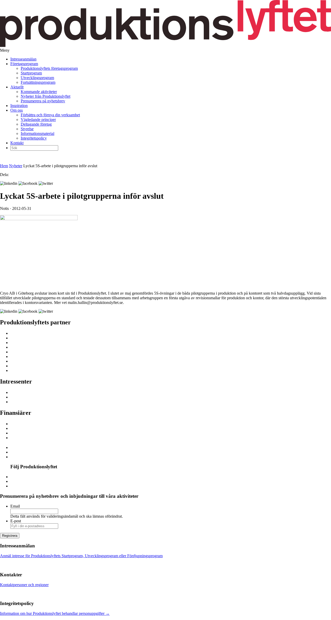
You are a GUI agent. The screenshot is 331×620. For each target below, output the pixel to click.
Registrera (9, 536)
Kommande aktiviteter (39, 91)
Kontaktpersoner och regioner (24, 585)
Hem (4, 166)
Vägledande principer (38, 119)
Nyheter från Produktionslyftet (45, 96)
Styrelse (27, 129)
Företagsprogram (24, 64)
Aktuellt (17, 87)
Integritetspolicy (34, 138)
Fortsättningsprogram (38, 82)
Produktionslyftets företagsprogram (49, 68)
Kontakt (17, 143)
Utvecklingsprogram (37, 77)
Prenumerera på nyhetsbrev (43, 101)
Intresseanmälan (23, 59)
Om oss (16, 110)
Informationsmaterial (37, 133)
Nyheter (15, 166)
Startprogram (31, 73)
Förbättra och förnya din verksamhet (50, 115)
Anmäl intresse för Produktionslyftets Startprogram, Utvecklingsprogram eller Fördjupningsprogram (81, 556)
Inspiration (19, 105)
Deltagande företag (36, 124)
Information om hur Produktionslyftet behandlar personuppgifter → (55, 613)
